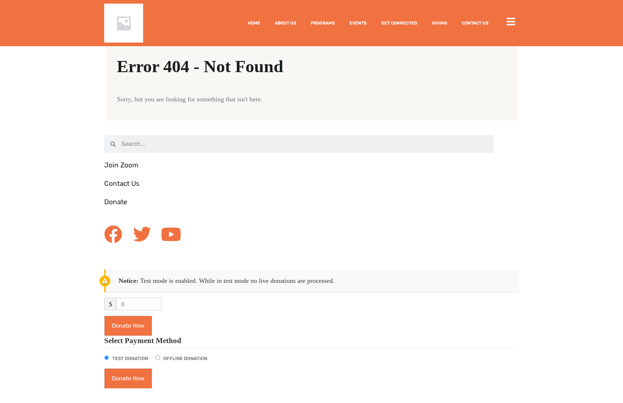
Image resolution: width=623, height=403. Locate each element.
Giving (439, 23)
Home (254, 23)
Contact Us (475, 23)
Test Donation (130, 358)
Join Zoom (121, 165)
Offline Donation (185, 358)
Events (358, 23)
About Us (285, 23)
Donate (115, 202)
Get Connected (399, 23)
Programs (323, 23)
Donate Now (128, 325)
